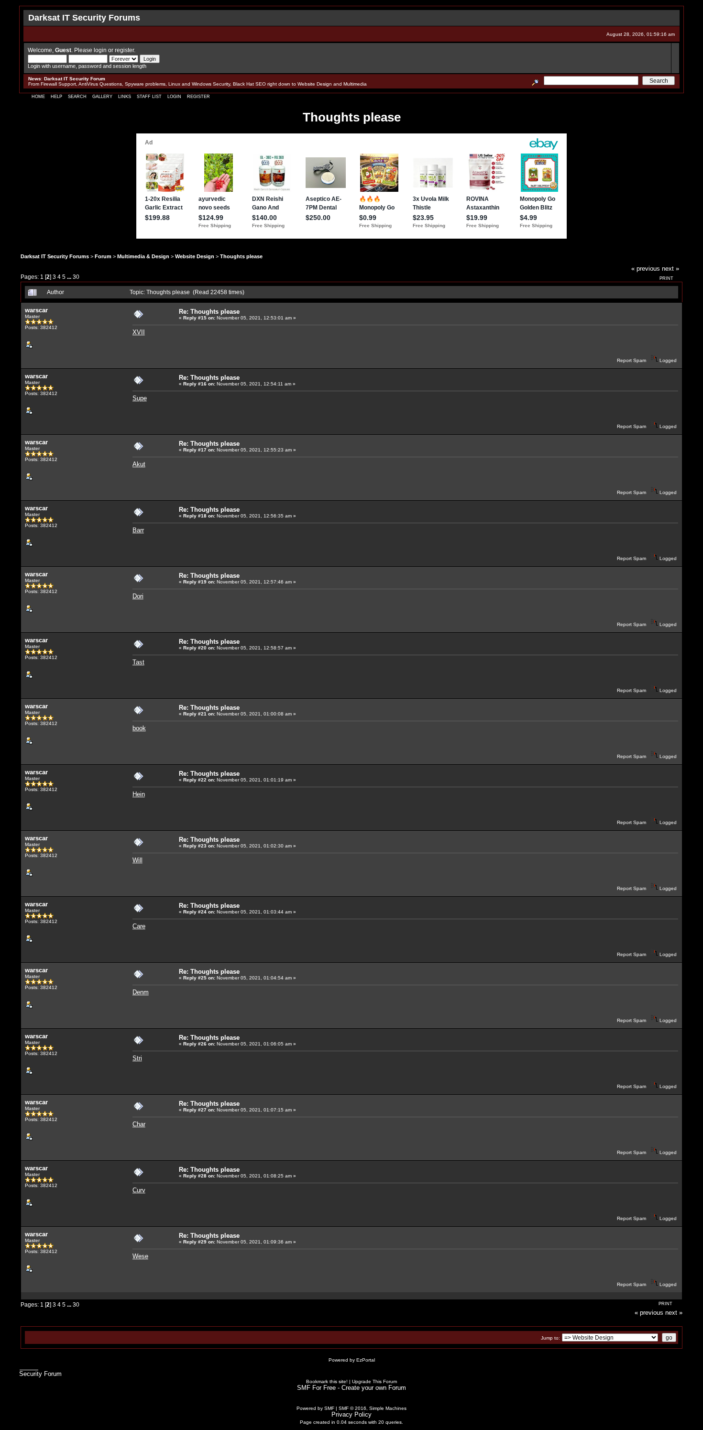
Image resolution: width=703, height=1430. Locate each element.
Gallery (102, 96)
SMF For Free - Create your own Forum (351, 1387)
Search (77, 96)
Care (138, 926)
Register (198, 96)
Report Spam (631, 360)
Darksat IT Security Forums (55, 256)
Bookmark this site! (327, 1381)
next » (670, 268)
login (100, 50)
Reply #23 (195, 845)
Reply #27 (195, 1109)
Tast (138, 662)
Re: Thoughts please (209, 311)
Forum (103, 256)
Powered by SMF (315, 1408)
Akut (138, 464)
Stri (137, 1058)
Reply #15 (195, 317)
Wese (140, 1256)
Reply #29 (195, 1241)
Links (124, 96)
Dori (137, 596)
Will (137, 860)
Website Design (194, 256)
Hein (138, 794)
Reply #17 (195, 449)
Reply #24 (195, 911)
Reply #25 (195, 977)
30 (76, 277)
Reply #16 (195, 383)
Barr (138, 530)
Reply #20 (195, 647)
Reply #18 (195, 515)
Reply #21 (195, 713)
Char (138, 1124)
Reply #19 (195, 581)
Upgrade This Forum (374, 1381)
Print (666, 278)
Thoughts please (241, 256)
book (139, 728)
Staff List (149, 96)
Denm (140, 992)
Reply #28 (195, 1175)
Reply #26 (195, 1043)
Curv (138, 1190)
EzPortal (365, 1360)
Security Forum (40, 1373)
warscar (36, 310)
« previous (645, 268)
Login (174, 96)
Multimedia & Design (143, 256)
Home (38, 96)
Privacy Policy (351, 1414)
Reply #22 (195, 779)
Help (56, 96)
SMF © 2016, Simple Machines (372, 1408)
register (124, 50)
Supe (139, 398)
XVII (138, 332)
